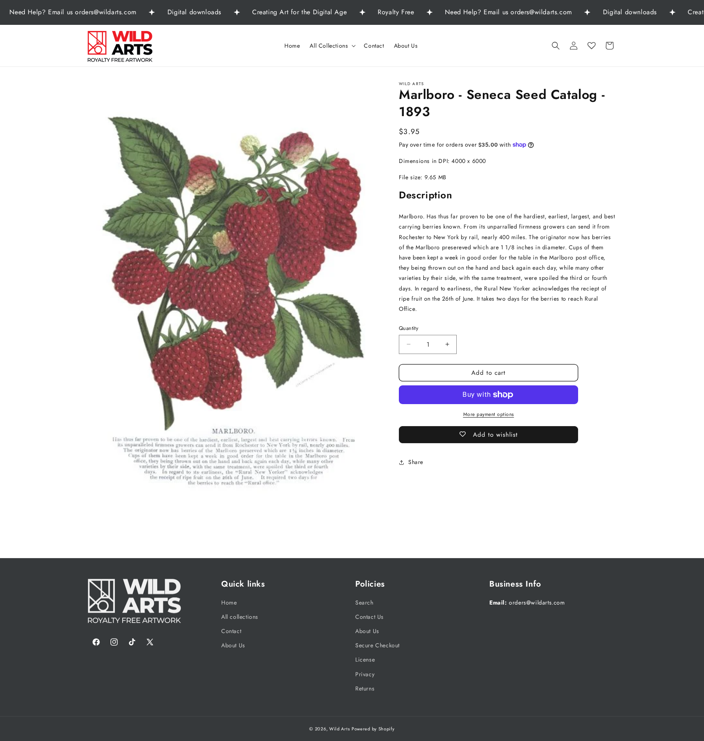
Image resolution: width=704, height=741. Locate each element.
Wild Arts (339, 729)
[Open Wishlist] (592, 46)
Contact (231, 631)
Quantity (408, 328)
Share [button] (415, 462)
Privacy (364, 674)
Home (229, 602)
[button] (332, 45)
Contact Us (369, 617)
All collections (239, 617)
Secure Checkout (377, 645)
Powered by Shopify (373, 729)
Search (364, 602)
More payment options (488, 414)
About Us (233, 645)
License (365, 659)
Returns (364, 688)
